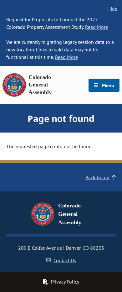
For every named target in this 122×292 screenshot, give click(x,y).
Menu (107, 85)
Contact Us (64, 260)
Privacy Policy (65, 282)
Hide (112, 9)
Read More (96, 27)
